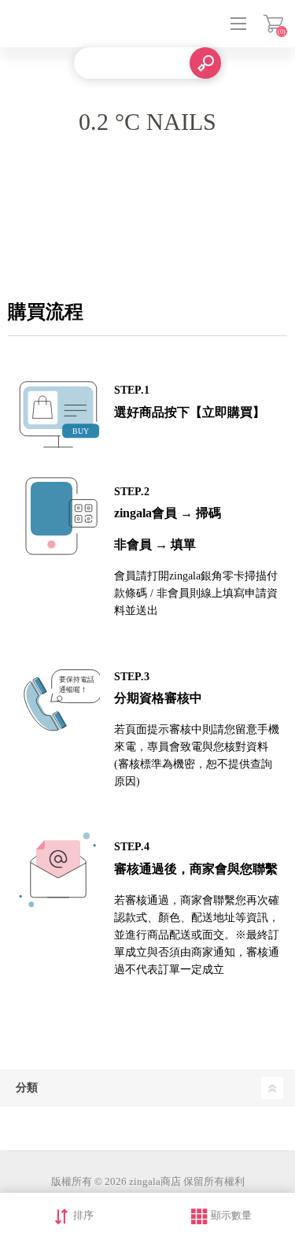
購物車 (273, 23)
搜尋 (205, 63)
